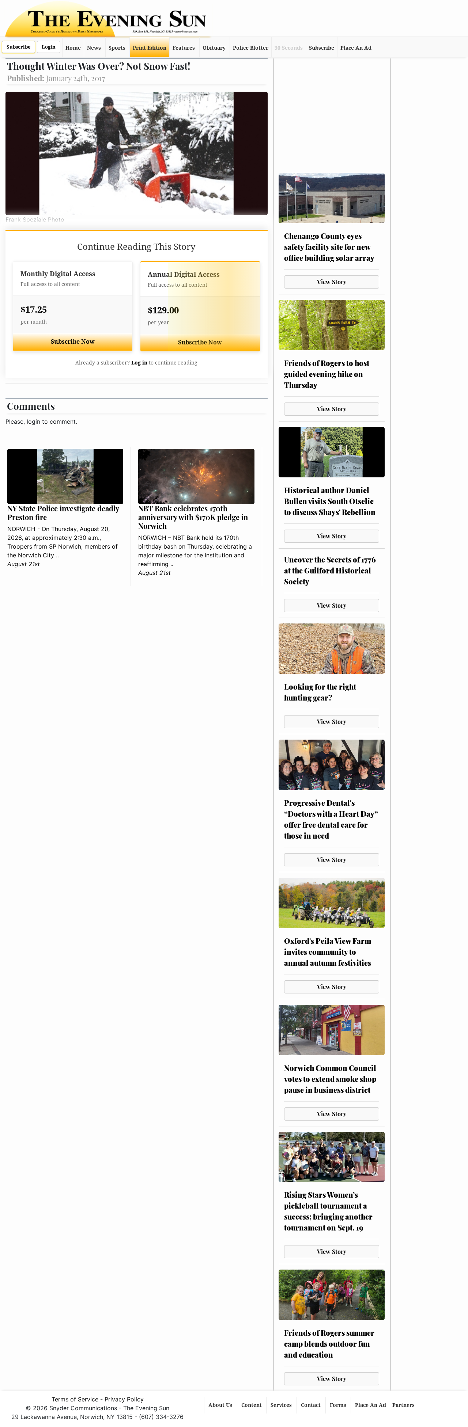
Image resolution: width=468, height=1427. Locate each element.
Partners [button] (404, 1405)
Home (73, 48)
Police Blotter (250, 48)
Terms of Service (75, 1399)
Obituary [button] (214, 48)
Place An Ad (355, 48)
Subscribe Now (73, 341)
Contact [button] (311, 1405)
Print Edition (149, 48)
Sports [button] (117, 48)
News (94, 48)
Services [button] (282, 1405)
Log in (139, 363)
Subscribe (18, 47)
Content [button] (252, 1405)
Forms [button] (339, 1405)
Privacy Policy (124, 1399)
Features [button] (184, 48)
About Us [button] (221, 1405)
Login (49, 47)
